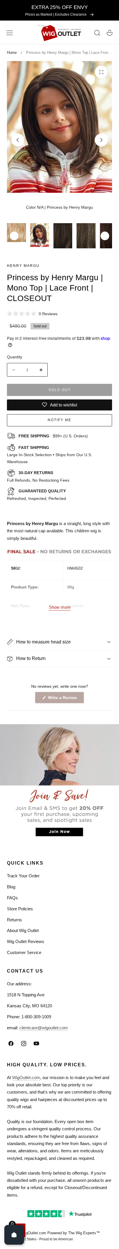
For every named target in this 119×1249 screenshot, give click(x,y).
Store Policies (20, 908)
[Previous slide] (17, 139)
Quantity (14, 357)
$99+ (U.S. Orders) (53, 436)
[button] (9, 32)
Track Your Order (23, 875)
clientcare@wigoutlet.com (43, 1027)
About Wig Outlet (23, 930)
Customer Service (24, 952)
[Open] (14, 1235)
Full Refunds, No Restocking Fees (38, 476)
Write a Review (63, 699)
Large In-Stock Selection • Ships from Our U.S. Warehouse (49, 454)
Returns (14, 919)
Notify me (59, 420)
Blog (11, 886)
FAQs (12, 897)
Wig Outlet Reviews (25, 941)
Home (12, 52)
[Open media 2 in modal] (101, 71)
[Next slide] (101, 139)
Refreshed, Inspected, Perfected (36, 495)
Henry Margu (23, 266)
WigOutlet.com (26, 1077)
